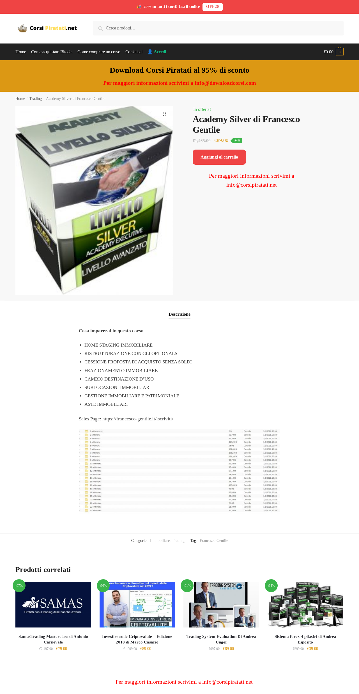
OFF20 (212, 6)
